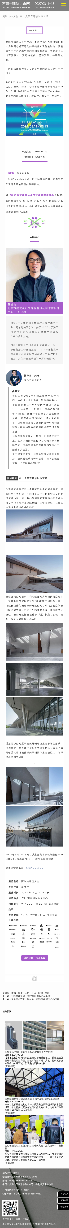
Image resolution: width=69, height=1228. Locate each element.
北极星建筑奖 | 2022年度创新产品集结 (30, 996)
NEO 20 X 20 (34, 867)
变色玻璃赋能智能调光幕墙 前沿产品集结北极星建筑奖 (32, 1098)
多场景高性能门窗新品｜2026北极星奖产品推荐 (35, 999)
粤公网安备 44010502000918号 (18, 1224)
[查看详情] (10, 1066)
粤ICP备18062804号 (45, 1224)
